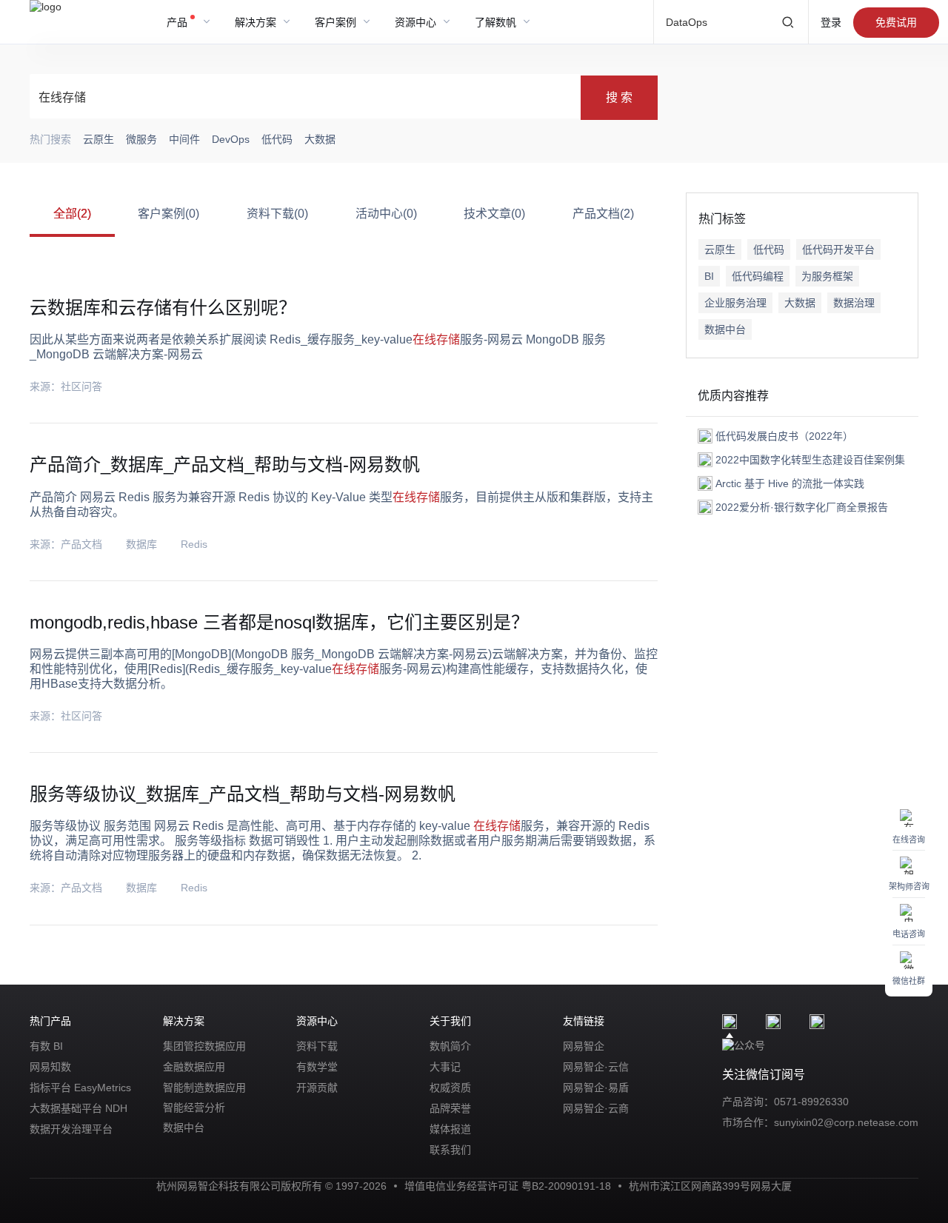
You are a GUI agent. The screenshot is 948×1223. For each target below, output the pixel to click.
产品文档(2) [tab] (603, 213)
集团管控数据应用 (204, 1046)
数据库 (141, 544)
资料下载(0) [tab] (277, 213)
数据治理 (854, 303)
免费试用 (896, 22)
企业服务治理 (735, 303)
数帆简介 (450, 1046)
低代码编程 (758, 276)
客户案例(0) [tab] (168, 213)
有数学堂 (317, 1067)
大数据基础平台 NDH (78, 1108)
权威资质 (450, 1087)
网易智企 (583, 1046)
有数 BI (46, 1046)
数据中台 (725, 329)
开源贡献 (317, 1087)
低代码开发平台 (838, 249)
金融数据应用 (194, 1067)
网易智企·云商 (596, 1108)
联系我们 (450, 1150)
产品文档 (81, 544)
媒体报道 (450, 1129)
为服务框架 (827, 276)
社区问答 (81, 386)
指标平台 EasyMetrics (80, 1087)
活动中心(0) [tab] (386, 213)
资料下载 (317, 1046)
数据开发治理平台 (71, 1129)
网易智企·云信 (596, 1067)
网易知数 (50, 1067)
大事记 (445, 1067)
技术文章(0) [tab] (494, 213)
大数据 (799, 303)
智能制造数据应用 (204, 1087)
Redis (194, 544)
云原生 (719, 249)
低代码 (768, 249)
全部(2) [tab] (72, 213)
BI (709, 276)
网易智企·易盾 (596, 1087)
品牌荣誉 (450, 1108)
